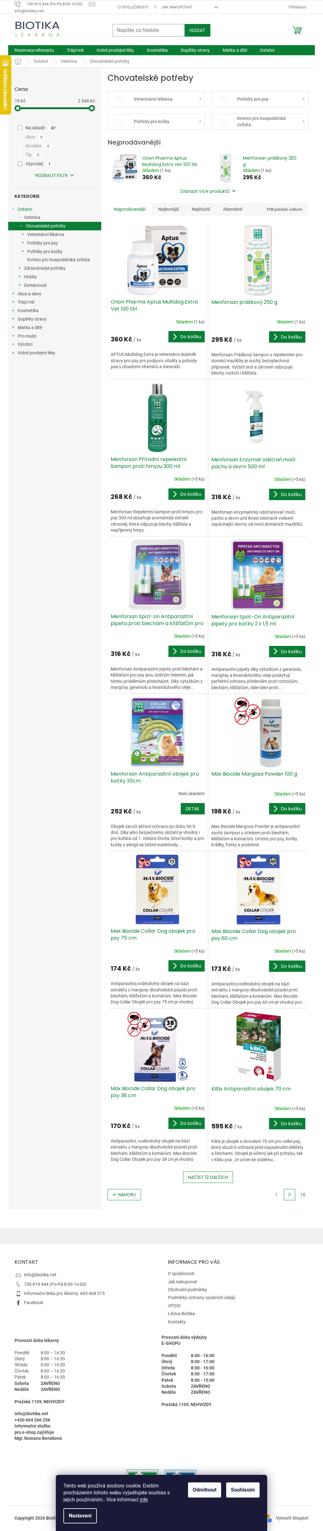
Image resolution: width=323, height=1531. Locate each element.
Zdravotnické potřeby (45, 268)
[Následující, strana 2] (289, 1194)
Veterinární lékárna (45, 234)
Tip (32, 154)
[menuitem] (34, 50)
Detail (193, 809)
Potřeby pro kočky (44, 251)
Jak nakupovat (176, 7)
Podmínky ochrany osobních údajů (201, 1297)
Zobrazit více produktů (205, 191)
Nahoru (127, 1194)
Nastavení (80, 1516)
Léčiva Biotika (181, 1313)
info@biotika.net (40, 1274)
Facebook (33, 1302)
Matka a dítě (30, 327)
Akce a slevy (29, 293)
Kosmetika (28, 310)
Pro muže (27, 336)
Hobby (30, 276)
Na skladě (41, 127)
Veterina (32, 217)
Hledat (197, 30)
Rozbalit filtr (51, 175)
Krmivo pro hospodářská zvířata (58, 259)
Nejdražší (201, 209)
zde (144, 1500)
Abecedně (232, 209)
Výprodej (38, 163)
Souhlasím (243, 1490)
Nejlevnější (168, 209)
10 (302, 1194)
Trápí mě (26, 301)
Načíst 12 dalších (208, 1177)
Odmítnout (204, 1490)
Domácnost (35, 285)
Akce (34, 136)
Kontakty (177, 1321)
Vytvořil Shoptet (292, 1518)
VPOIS (174, 1305)
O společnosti (133, 7)
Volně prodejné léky (36, 352)
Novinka (37, 145)
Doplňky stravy (32, 319)
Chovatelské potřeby (46, 225)
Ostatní (25, 209)
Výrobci (25, 344)
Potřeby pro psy (42, 242)
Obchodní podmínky (187, 1289)
